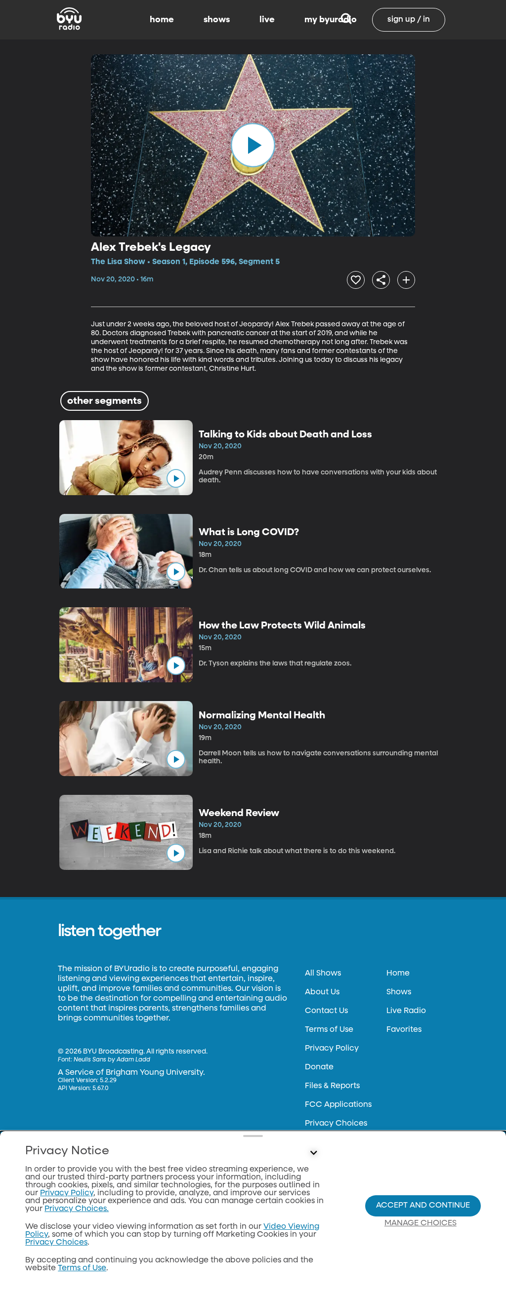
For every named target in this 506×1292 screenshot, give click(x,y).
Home (398, 974)
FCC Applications (338, 1105)
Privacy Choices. (76, 1209)
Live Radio (406, 1011)
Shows (398, 992)
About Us (322, 992)
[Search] (346, 20)
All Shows (323, 974)
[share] (381, 280)
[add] (406, 280)
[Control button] (313, 1153)
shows (217, 19)
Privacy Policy (332, 1049)
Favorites (404, 1030)
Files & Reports (332, 1086)
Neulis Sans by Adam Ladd (112, 1060)
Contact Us (326, 1011)
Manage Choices (420, 1223)
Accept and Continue (423, 1206)
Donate (319, 1067)
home (162, 19)
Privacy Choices (336, 1124)
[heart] (356, 280)
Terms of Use (329, 1030)
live (267, 19)
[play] (253, 145)
